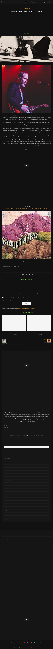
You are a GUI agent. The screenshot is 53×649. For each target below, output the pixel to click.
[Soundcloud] (42, 2)
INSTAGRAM (14, 208)
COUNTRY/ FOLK (27, 465)
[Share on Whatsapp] (28, 274)
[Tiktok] (49, 2)
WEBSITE (40, 208)
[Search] (51, 2)
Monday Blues (27, 492)
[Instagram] (34, 2)
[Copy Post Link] (31, 274)
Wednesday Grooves (27, 519)
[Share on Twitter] (22, 274)
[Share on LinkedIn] (25, 274)
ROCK (27, 510)
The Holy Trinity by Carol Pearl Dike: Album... (14, 333)
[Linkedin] (37, 2)
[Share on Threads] (32, 274)
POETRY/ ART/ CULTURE (27, 498)
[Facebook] (31, 2)
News (27, 495)
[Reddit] (47, 2)
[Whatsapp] (46, 2)
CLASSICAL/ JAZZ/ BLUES (27, 462)
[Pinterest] (36, 2)
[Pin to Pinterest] (23, 274)
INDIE (27, 483)
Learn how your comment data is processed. (26, 308)
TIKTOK (36, 208)
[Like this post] (19, 274)
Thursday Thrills (27, 513)
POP (27, 501)
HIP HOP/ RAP (27, 480)
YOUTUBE (45, 208)
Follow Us (6, 427)
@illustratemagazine (6, 539)
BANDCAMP (30, 208)
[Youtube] (39, 2)
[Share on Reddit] (26, 274)
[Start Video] (26, 165)
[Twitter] (32, 2)
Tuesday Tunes (27, 516)
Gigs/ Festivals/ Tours (27, 477)
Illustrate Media (36, 647)
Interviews (27, 486)
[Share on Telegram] (29, 274)
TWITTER (20, 208)
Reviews (27, 504)
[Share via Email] (34, 274)
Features (27, 471)
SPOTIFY (25, 208)
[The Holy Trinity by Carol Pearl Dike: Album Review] (14, 323)
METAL (27, 489)
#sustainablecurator (7, 266)
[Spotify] (44, 2)
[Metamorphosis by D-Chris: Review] (39, 323)
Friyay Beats (27, 474)
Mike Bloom (16, 266)
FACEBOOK (8, 208)
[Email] (27, 642)
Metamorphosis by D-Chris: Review (39, 333)
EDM (27, 468)
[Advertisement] (26, 22)
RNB (27, 507)
